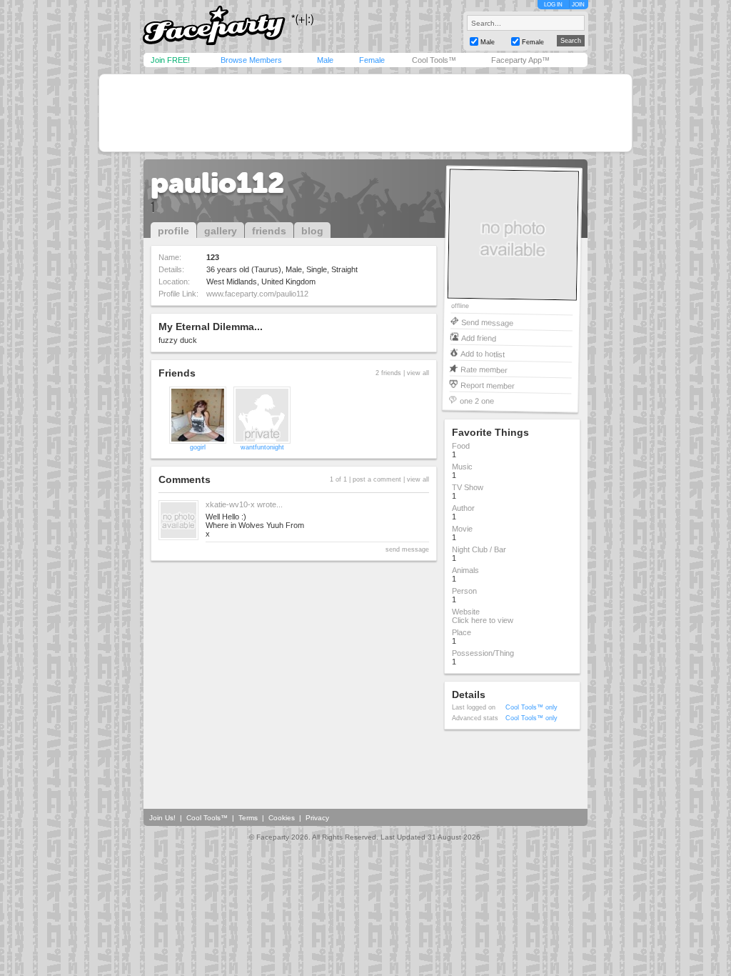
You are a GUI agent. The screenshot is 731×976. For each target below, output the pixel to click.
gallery (220, 230)
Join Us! (162, 818)
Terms (248, 818)
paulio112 (217, 182)
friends (269, 230)
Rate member (484, 369)
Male (325, 60)
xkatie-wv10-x (230, 504)
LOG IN (553, 4)
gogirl (198, 447)
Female (372, 60)
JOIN (578, 4)
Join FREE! (170, 60)
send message (407, 549)
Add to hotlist (482, 353)
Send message (487, 322)
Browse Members (251, 60)
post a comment (377, 479)
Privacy (317, 818)
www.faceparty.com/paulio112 (257, 293)
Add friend (478, 337)
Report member (487, 384)
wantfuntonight (262, 447)
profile (173, 230)
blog (312, 230)
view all (418, 373)
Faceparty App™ (520, 60)
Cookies (281, 818)
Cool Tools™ (434, 60)
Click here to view (482, 620)
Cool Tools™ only (531, 707)
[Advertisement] (365, 113)
